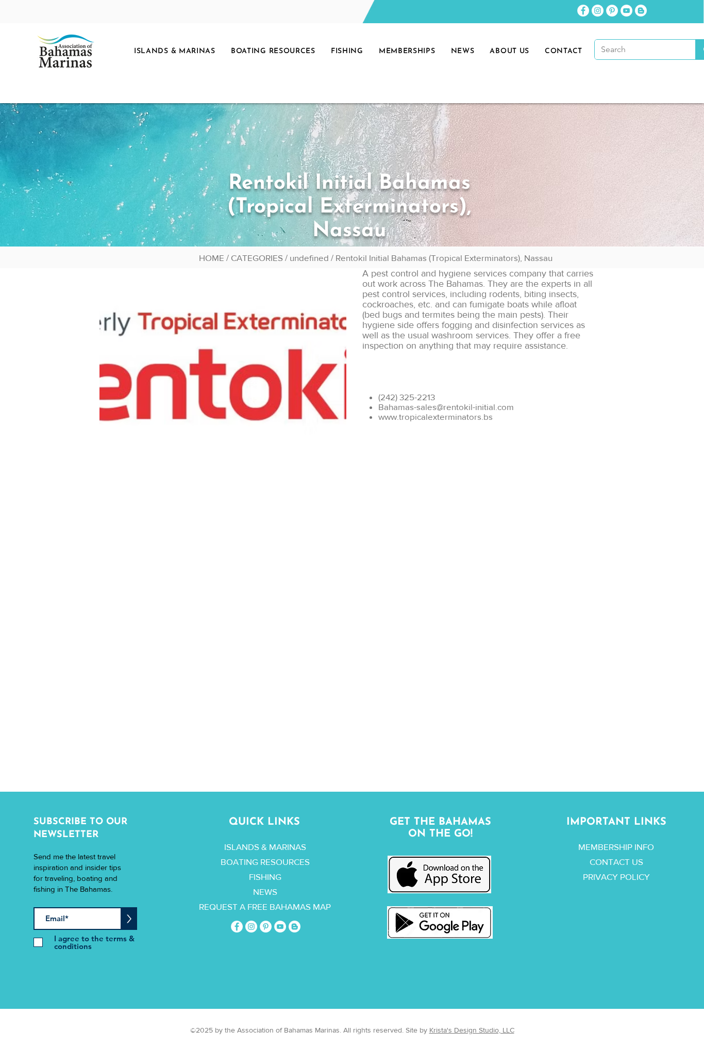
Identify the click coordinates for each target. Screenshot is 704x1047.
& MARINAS (283, 847)
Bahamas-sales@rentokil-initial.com (446, 407)
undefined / (313, 258)
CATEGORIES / (260, 258)
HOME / (215, 258)
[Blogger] (641, 11)
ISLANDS (241, 847)
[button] (462, 51)
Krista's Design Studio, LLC (471, 1030)
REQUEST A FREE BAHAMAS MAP (265, 906)
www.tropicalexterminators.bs (435, 416)
